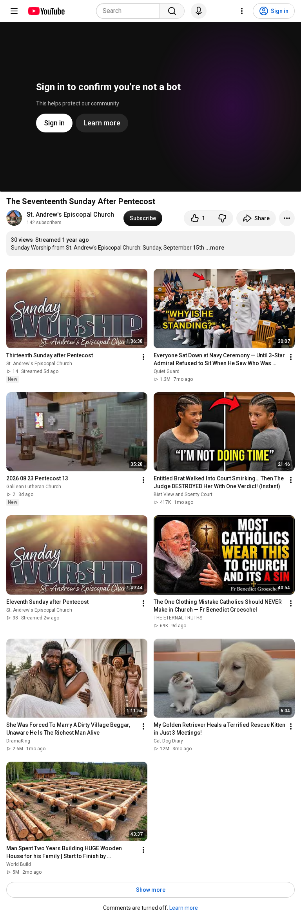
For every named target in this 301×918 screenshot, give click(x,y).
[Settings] (242, 11)
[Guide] (14, 11)
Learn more (183, 908)
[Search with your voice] (199, 11)
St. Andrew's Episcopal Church (70, 214)
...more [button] (214, 247)
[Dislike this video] (222, 218)
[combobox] (130, 11)
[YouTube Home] (46, 11)
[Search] (172, 11)
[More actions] (287, 218)
